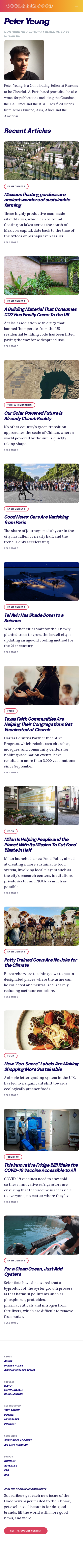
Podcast (10, 1424)
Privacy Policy (13, 1366)
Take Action (11, 1410)
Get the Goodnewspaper (26, 1531)
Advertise (10, 1466)
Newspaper (11, 1419)
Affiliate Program (16, 1445)
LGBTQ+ (8, 1386)
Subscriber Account (18, 1440)
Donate (8, 1415)
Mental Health (13, 1390)
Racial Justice (13, 1394)
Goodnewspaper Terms (19, 1370)
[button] (75, 6)
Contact (9, 1461)
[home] (34, 6)
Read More (11, 243)
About (8, 1361)
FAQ (6, 1470)
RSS (6, 1475)
